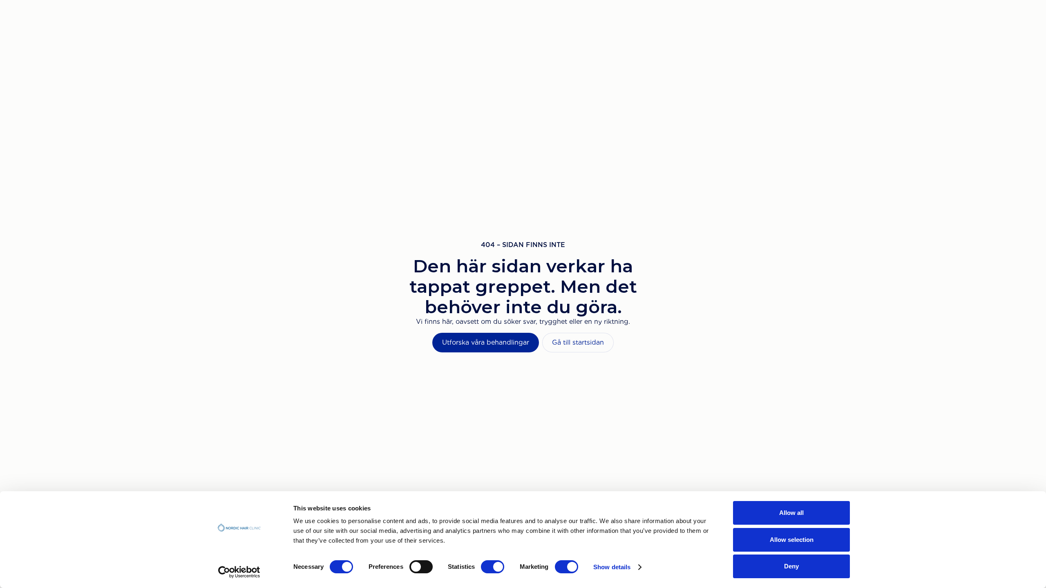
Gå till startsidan (578, 342)
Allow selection (792, 539)
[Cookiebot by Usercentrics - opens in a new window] (239, 572)
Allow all (791, 512)
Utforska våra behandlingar (485, 342)
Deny (791, 566)
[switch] (421, 566)
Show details (611, 567)
